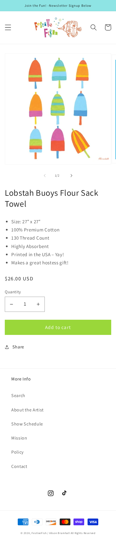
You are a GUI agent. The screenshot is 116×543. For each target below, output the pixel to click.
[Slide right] (71, 175)
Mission (19, 438)
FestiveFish (39, 533)
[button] (8, 27)
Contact (19, 466)
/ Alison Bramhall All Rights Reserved (71, 533)
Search (18, 395)
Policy (17, 452)
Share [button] (18, 347)
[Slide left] (45, 175)
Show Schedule (27, 424)
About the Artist (27, 410)
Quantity (13, 291)
